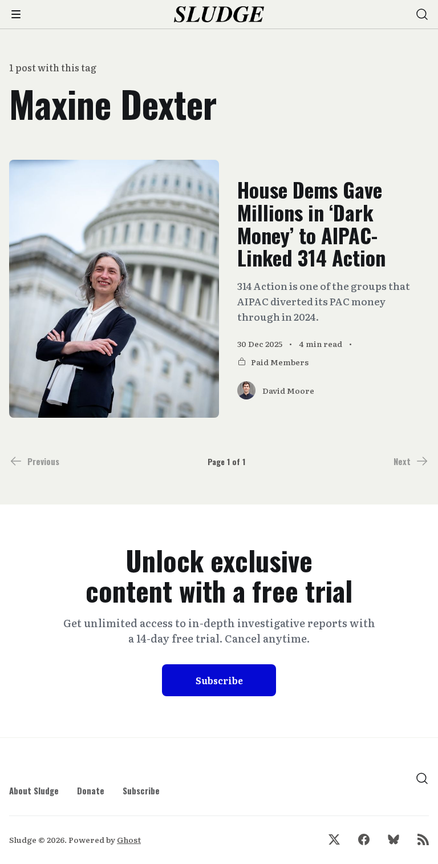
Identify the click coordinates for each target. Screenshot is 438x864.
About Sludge (34, 790)
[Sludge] (219, 14)
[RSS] (423, 839)
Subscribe (219, 680)
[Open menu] (16, 14)
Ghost (129, 839)
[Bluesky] (393, 839)
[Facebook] (364, 839)
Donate (90, 790)
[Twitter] (334, 839)
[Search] (422, 14)
